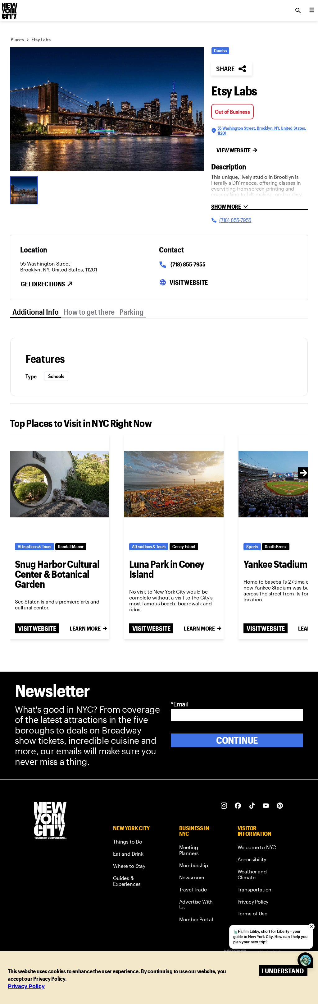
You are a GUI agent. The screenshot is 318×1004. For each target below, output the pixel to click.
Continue (237, 740)
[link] (134, 842)
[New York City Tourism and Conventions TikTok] (252, 806)
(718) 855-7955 (187, 264)
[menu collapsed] (312, 10)
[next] (303, 473)
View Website (233, 150)
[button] (107, 109)
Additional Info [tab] (35, 311)
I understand (283, 970)
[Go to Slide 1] (25, 189)
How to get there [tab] (89, 311)
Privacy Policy (26, 986)
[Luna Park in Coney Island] (174, 484)
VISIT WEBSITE (37, 628)
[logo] (9, 8)
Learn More (85, 628)
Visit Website (188, 282)
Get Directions (43, 284)
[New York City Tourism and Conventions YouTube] (266, 806)
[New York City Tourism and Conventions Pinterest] (280, 806)
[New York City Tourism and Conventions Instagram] (224, 806)
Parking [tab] (131, 311)
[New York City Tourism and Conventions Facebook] (238, 806)
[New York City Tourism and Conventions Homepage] (50, 821)
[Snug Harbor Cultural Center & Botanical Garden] (59, 484)
